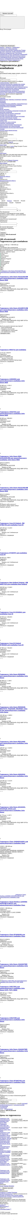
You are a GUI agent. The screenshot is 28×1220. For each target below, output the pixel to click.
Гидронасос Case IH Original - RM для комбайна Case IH (5, 1138)
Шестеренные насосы (19, 56)
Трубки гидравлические (18, 51)
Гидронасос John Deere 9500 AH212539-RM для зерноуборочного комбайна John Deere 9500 (13, 458)
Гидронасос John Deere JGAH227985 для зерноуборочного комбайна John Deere (14, 1051)
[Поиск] (12, 22)
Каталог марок (18, 1195)
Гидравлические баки (6, 56)
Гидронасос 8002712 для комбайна (13, 350)
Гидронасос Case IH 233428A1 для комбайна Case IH (12, 613)
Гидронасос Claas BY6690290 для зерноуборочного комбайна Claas (12, 935)
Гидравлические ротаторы (12, 58)
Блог (12, 1195)
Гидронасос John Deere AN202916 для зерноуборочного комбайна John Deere (14, 776)
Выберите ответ (5, 333)
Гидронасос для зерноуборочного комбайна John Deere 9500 (5, 1120)
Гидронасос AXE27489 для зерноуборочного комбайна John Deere (12, 1019)
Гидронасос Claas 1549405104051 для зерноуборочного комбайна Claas (14, 842)
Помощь (6, 1186)
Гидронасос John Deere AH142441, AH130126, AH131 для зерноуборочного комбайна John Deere (13, 809)
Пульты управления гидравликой (17, 54)
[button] (14, 37)
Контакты (11, 1186)
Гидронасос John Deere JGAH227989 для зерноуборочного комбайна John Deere (14, 965)
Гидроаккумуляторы (6, 57)
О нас (1, 1186)
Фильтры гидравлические (7, 53)
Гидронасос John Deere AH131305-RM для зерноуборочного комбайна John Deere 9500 (14, 489)
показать (3, 232)
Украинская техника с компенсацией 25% (12, 1196)
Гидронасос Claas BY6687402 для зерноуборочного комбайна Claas (12, 1081)
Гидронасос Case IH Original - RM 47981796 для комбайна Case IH (12, 524)
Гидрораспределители (6, 50)
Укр (1, 1189)
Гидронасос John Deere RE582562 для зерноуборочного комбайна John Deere (14, 676)
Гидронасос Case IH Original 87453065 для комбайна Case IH (11, 644)
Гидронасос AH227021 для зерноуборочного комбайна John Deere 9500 (12, 413)
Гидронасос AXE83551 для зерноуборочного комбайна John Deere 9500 (12, 380)
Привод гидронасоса (14, 60)
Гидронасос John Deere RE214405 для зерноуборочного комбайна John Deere (14, 743)
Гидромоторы (17, 50)
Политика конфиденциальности (8, 1193)
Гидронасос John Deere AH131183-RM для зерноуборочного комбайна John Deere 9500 (14, 278)
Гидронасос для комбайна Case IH (5, 1164)
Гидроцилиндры (12, 48)
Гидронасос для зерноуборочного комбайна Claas (5, 1172)
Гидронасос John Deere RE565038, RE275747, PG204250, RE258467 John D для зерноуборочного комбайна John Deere (13, 709)
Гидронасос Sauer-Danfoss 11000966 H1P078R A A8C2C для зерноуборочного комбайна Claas (13, 903)
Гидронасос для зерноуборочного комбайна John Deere (5, 1181)
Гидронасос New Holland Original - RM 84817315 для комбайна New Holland (14, 583)
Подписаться (4, 1102)
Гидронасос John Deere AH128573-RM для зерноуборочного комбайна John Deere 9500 (14, 309)
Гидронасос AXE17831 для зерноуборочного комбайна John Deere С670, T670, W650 (12, 988)
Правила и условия (5, 1192)
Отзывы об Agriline (5, 1195)
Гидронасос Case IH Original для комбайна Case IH (5, 1134)
